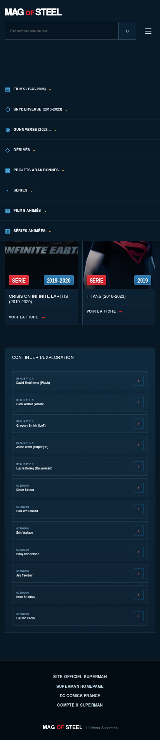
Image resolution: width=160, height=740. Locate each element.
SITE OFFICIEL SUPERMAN (80, 676)
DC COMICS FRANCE (80, 695)
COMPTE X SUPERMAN (80, 705)
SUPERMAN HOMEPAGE (80, 686)
